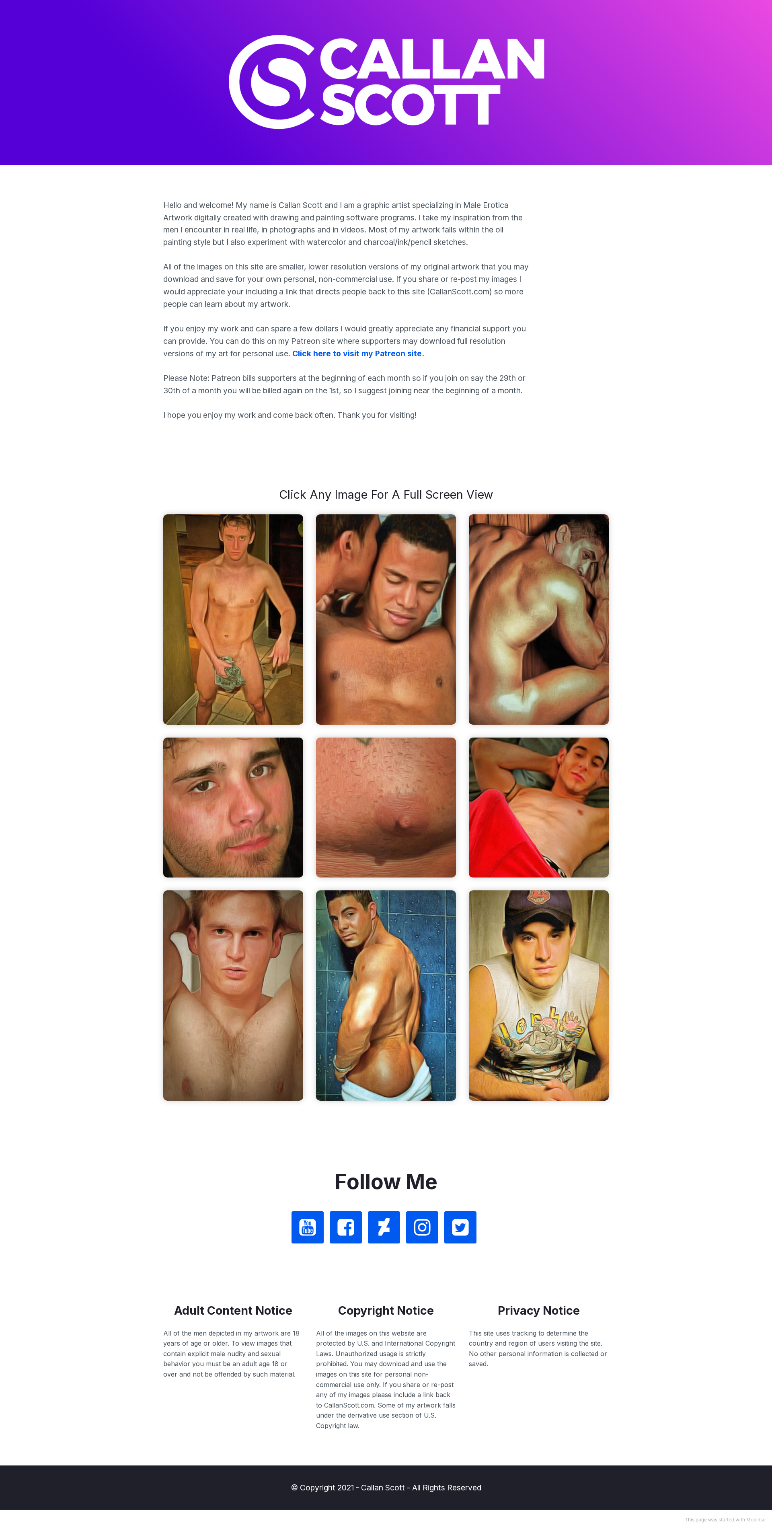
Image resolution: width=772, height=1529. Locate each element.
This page (696, 1520)
